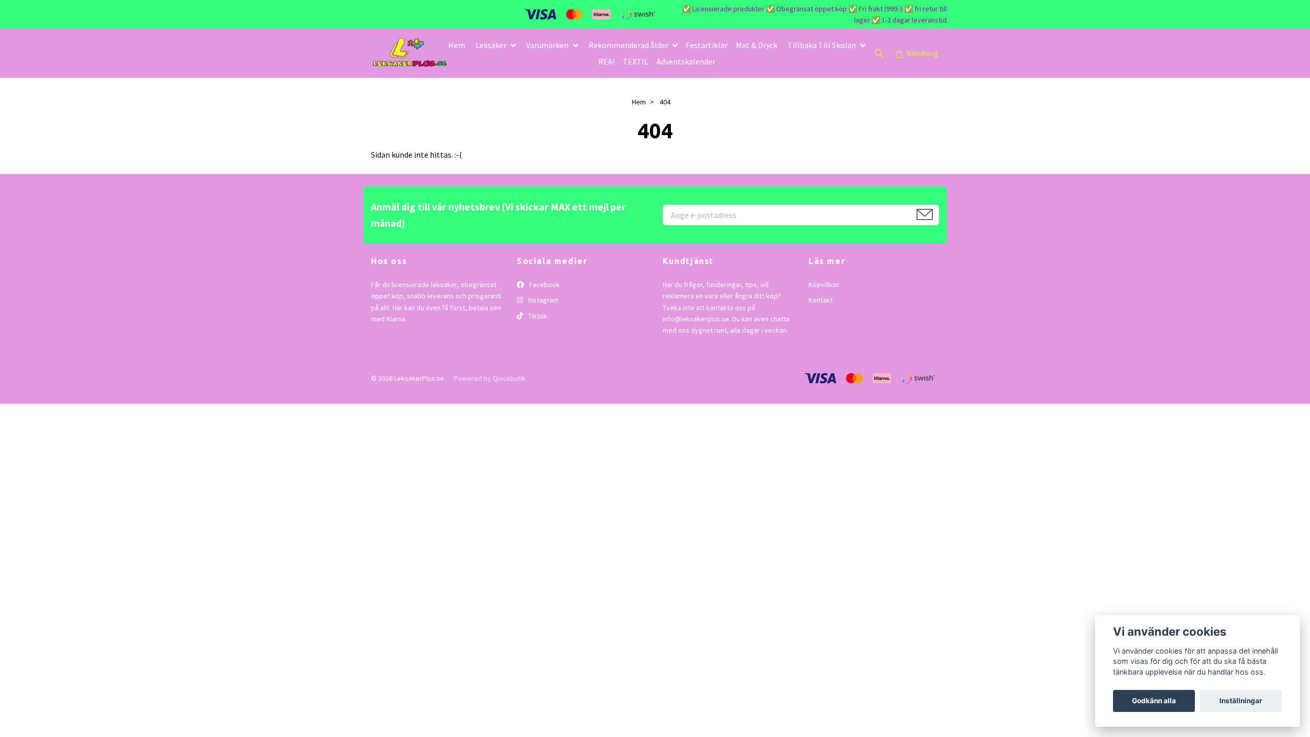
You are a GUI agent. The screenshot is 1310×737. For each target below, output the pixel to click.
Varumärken (547, 45)
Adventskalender (686, 61)
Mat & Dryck (756, 45)
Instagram (543, 300)
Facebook (544, 284)
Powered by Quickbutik (490, 378)
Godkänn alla (1154, 701)
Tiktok (537, 315)
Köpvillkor (824, 284)
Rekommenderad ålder (628, 45)
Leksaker (491, 45)
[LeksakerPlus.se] (410, 53)
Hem (456, 45)
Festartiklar (707, 45)
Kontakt (821, 300)
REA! (606, 61)
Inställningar (1240, 701)
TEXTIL (635, 61)
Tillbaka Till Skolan (822, 45)
